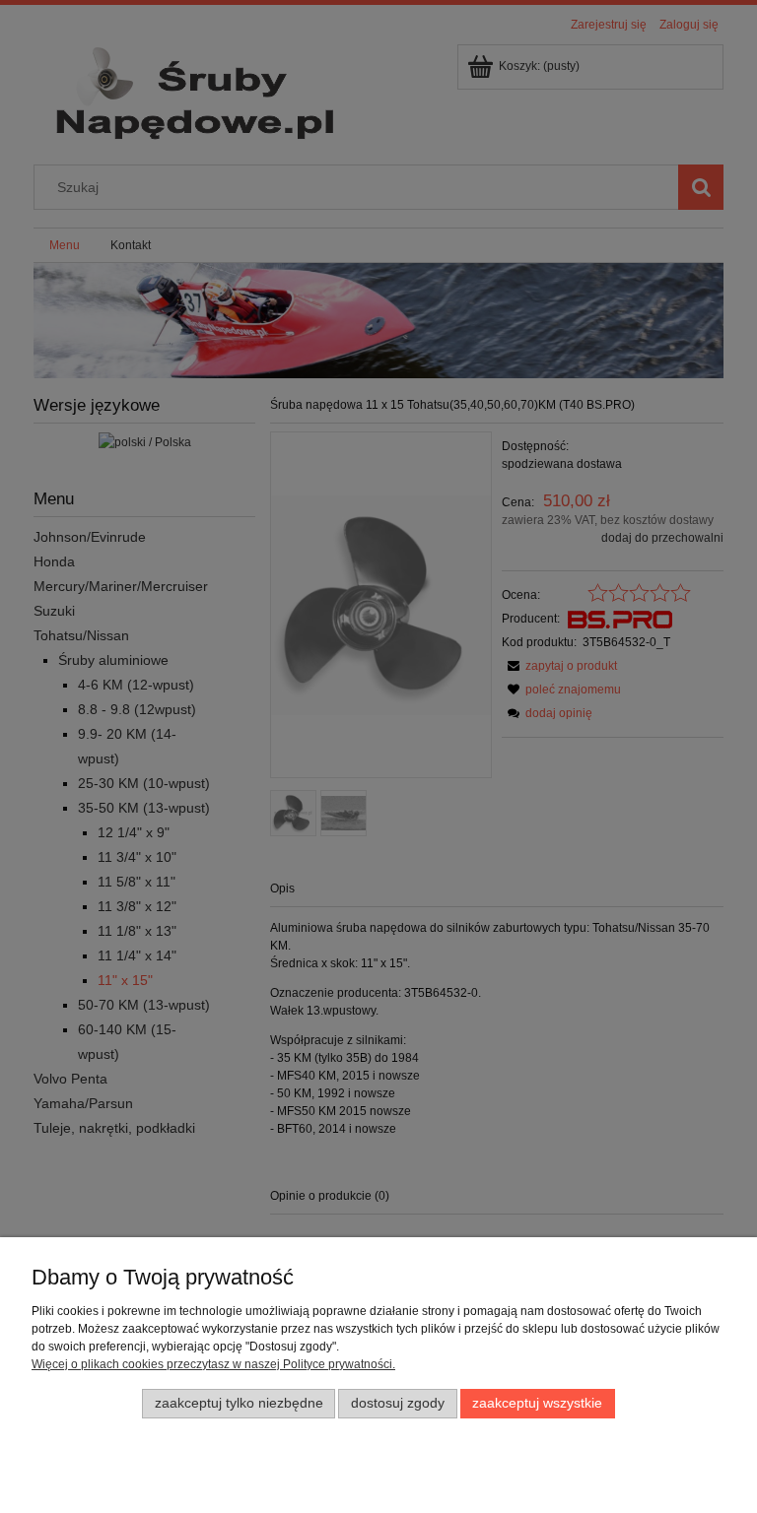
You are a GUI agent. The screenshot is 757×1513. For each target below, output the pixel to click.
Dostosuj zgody (398, 1403)
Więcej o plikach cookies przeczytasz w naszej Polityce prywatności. (213, 1364)
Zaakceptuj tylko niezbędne (239, 1403)
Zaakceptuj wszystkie (537, 1403)
